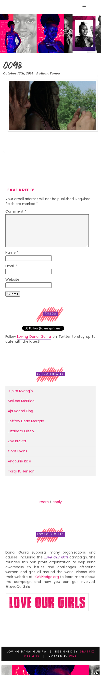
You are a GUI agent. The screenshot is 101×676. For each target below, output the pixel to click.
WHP (73, 656)
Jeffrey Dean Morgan (26, 421)
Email (11, 266)
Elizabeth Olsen (21, 431)
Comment (15, 212)
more (44, 501)
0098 (12, 66)
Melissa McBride (21, 400)
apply (57, 501)
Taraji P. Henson (21, 471)
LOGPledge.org (46, 576)
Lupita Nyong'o (20, 390)
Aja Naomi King (20, 411)
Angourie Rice (19, 461)
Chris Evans (17, 451)
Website (12, 280)
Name (11, 253)
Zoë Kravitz (17, 441)
